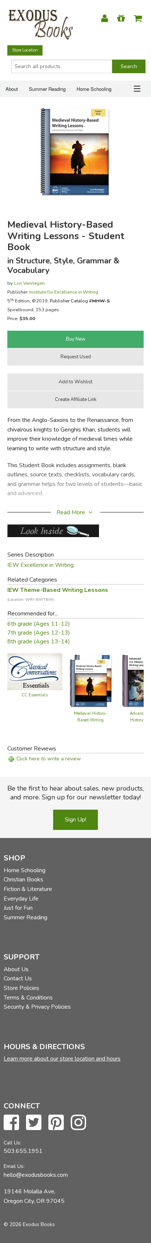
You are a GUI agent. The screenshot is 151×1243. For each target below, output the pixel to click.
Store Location (25, 50)
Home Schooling (94, 88)
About (11, 88)
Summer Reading (47, 88)
